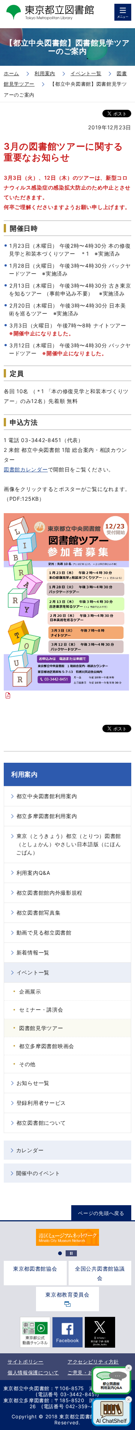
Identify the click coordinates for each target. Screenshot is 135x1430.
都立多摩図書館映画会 (46, 1046)
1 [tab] (60, 1253)
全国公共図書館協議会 (99, 1273)
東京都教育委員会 (67, 1294)
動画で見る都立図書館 (44, 932)
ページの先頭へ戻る (101, 1213)
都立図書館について (41, 1122)
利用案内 (24, 774)
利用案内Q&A (33, 873)
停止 (71, 1253)
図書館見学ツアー (41, 1028)
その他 (27, 1064)
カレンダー (30, 1150)
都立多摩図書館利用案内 (46, 816)
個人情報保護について (33, 1372)
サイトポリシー (26, 1362)
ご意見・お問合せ (88, 1372)
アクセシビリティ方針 (93, 1362)
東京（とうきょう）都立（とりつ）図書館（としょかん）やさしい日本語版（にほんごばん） (68, 844)
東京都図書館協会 (35, 1268)
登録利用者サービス (41, 1103)
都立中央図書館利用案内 (46, 796)
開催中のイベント (38, 1173)
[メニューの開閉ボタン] (122, 12)
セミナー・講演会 (41, 1009)
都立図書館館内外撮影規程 (49, 892)
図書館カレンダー (26, 469)
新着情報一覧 (33, 952)
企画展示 (30, 991)
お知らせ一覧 (33, 1083)
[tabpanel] (67, 1237)
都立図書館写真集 (38, 912)
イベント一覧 (33, 972)
